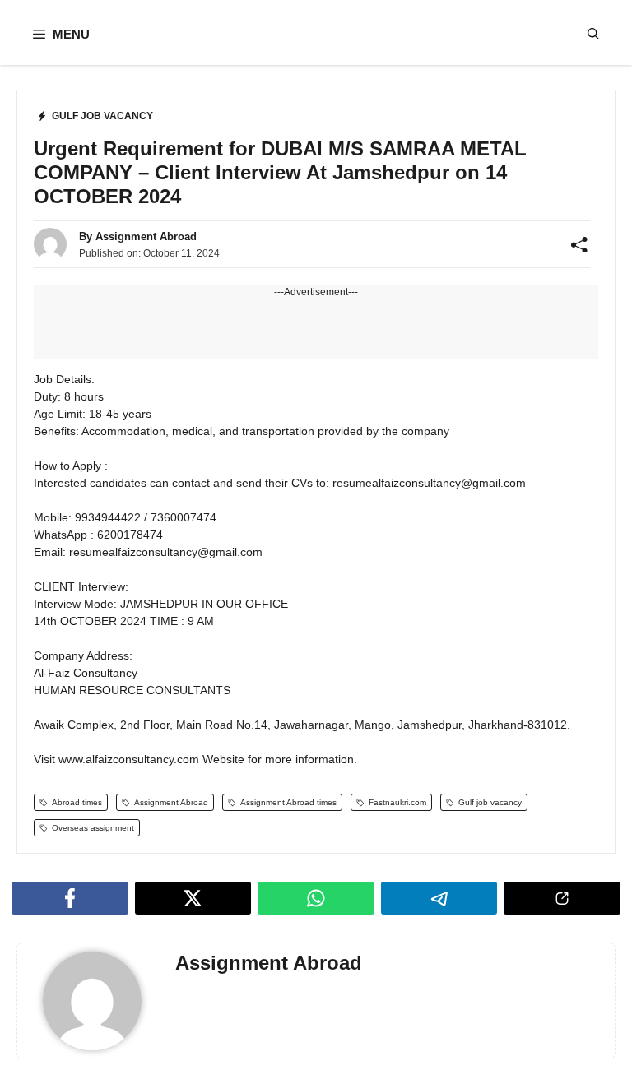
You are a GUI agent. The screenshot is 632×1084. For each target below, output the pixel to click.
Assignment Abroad (146, 236)
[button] (593, 34)
